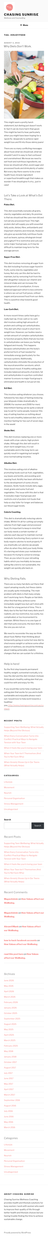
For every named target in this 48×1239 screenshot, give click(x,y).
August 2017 (10, 1067)
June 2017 (8, 1078)
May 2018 (8, 1051)
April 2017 (9, 1089)
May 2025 (8, 1029)
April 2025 (9, 1035)
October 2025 (10, 1013)
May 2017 (8, 1084)
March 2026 (9, 997)
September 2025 (12, 1018)
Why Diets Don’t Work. (17, 46)
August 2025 (10, 1024)
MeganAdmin (11, 899)
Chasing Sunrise (21, 14)
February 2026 (11, 1002)
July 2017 (8, 1073)
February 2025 (11, 1046)
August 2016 (10, 1105)
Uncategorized (11, 809)
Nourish (7, 793)
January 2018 (10, 1057)
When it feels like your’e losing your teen (23, 748)
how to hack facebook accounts (20, 940)
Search (7, 819)
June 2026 (9, 980)
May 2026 (8, 986)
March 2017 (9, 1095)
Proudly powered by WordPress (17, 1232)
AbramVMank (11, 926)
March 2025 (9, 1040)
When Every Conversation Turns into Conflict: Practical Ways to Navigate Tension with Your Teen (21, 739)
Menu (25, 25)
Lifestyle (8, 782)
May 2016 (8, 1122)
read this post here (13, 954)
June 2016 (9, 1116)
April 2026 (9, 991)
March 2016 (9, 1127)
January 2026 (10, 1008)
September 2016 (12, 1100)
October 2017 (10, 1062)
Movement (9, 787)
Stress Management (13, 804)
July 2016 (8, 1111)
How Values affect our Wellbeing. (21, 944)
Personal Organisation (14, 798)
